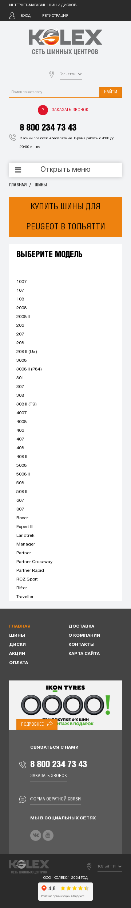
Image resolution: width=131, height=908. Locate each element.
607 (20, 500)
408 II (21, 457)
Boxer (22, 518)
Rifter (21, 588)
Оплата (18, 663)
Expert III (24, 527)
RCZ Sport (27, 579)
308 (20, 395)
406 (20, 430)
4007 (21, 413)
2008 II (23, 317)
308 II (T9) (26, 404)
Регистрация (55, 16)
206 (20, 325)
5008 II (23, 474)
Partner (23, 553)
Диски (17, 645)
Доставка (81, 626)
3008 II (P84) (29, 369)
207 (20, 334)
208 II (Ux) (26, 352)
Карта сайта (84, 654)
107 (20, 290)
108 (20, 299)
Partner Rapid (30, 571)
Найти (110, 92)
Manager (25, 544)
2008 (21, 308)
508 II (21, 492)
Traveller (24, 597)
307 (20, 387)
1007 (21, 282)
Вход (25, 16)
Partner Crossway (34, 562)
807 (20, 509)
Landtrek (25, 536)
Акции (17, 654)
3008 (21, 360)
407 (20, 439)
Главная (18, 185)
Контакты (81, 645)
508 (20, 483)
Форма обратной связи (55, 799)
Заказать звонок (70, 110)
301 (20, 378)
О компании (84, 635)
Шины (41, 185)
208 (20, 343)
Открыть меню (65, 170)
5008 (21, 465)
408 (20, 448)
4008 (21, 422)
